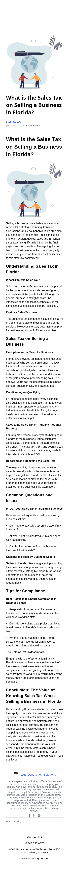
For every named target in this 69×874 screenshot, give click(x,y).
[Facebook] (29, 815)
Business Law (13, 121)
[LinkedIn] (34, 815)
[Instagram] (39, 815)
